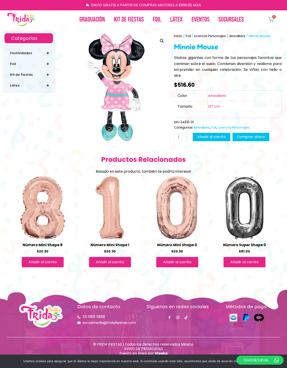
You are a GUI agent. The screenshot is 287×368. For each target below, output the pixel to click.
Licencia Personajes (210, 36)
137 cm (214, 106)
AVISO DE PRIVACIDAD (143, 348)
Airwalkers (237, 36)
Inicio (178, 36)
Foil (157, 20)
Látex (176, 20)
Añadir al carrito (211, 136)
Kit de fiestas (129, 20)
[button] (162, 41)
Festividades (29, 53)
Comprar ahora (251, 136)
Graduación (92, 20)
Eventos (200, 20)
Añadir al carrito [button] (42, 262)
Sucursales (231, 20)
